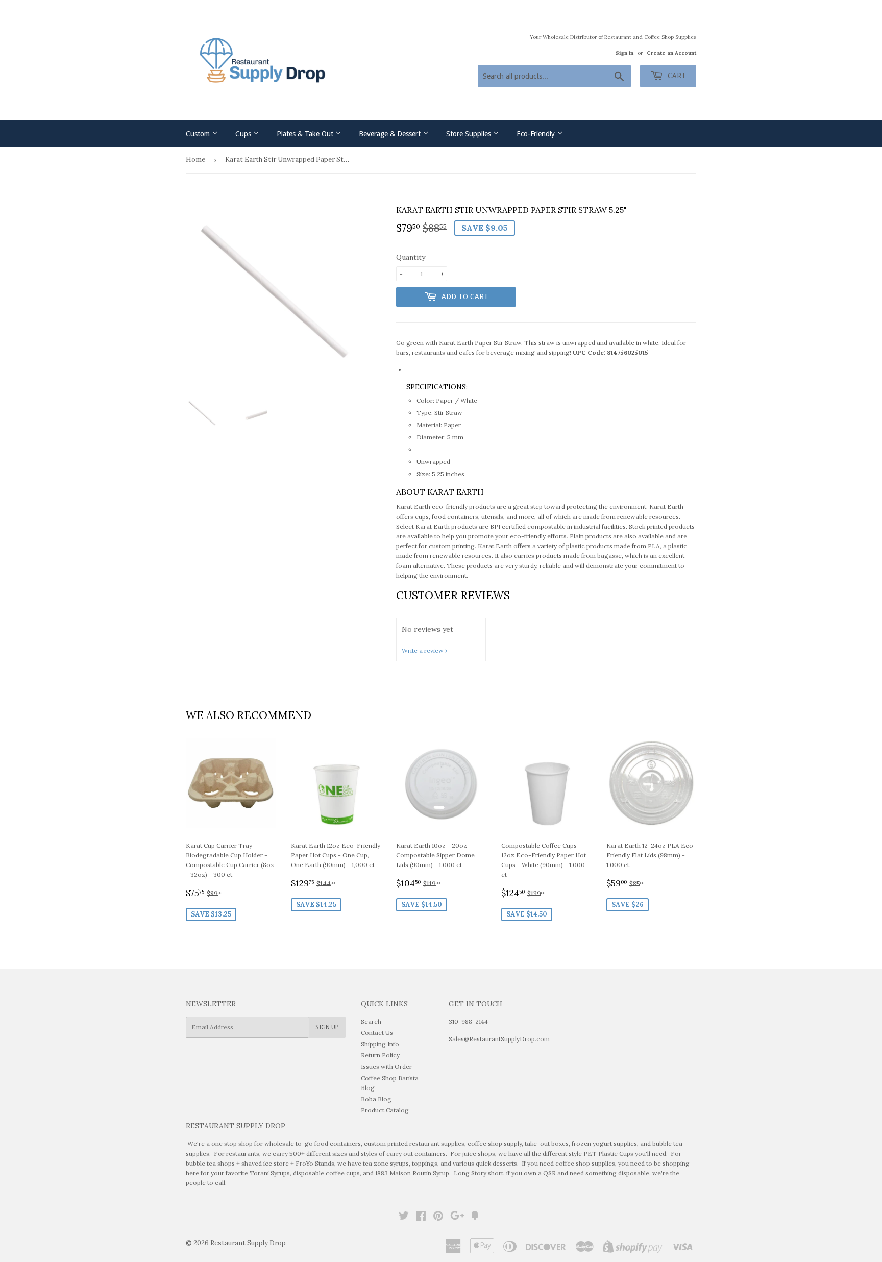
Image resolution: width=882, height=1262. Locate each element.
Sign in (624, 53)
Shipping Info (380, 1044)
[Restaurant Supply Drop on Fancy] (474, 1217)
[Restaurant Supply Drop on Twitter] (404, 1217)
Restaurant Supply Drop (248, 1243)
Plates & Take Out (306, 134)
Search (371, 1021)
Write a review (423, 650)
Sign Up (327, 1027)
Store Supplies (469, 134)
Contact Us (377, 1032)
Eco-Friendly (537, 134)
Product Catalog (385, 1110)
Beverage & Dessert (391, 134)
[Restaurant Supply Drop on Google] (457, 1217)
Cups (244, 134)
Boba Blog (376, 1099)
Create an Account (671, 53)
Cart (676, 75)
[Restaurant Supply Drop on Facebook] (420, 1217)
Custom (199, 134)
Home (195, 159)
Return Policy (380, 1055)
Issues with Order (386, 1066)
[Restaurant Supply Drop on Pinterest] (438, 1217)
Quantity (410, 257)
